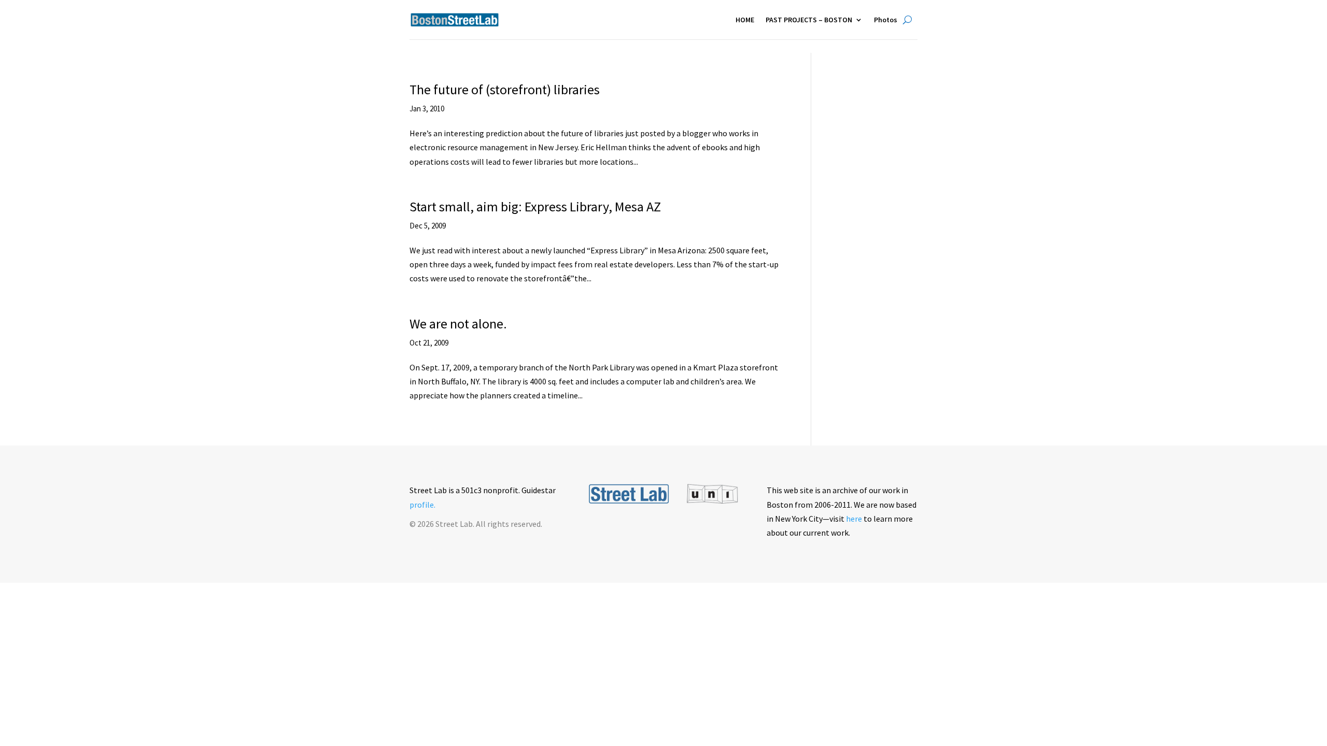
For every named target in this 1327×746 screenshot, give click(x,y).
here (854, 518)
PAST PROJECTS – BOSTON (809, 19)
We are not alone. (458, 323)
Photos (885, 19)
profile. (422, 504)
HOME (745, 19)
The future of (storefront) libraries (505, 89)
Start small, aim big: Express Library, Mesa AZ (535, 206)
